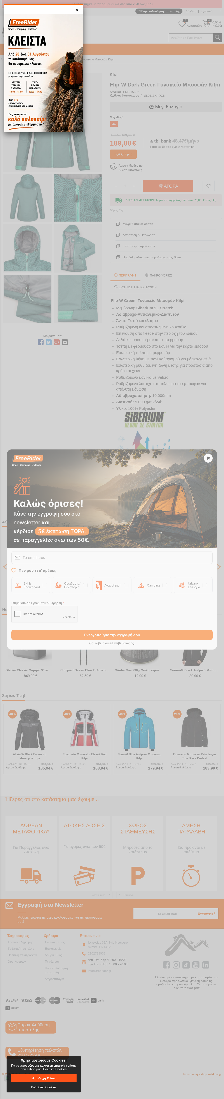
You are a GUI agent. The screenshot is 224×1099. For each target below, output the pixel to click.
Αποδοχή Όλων (44, 1078)
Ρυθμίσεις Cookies (43, 1087)
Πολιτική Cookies (54, 1069)
